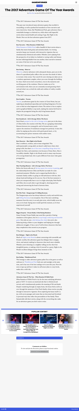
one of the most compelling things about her (45, 148)
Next (76, 320)
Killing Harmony (24, 198)
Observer (19, 72)
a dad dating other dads (39, 220)
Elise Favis (32, 13)
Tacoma (18, 101)
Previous (3, 320)
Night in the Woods (28, 237)
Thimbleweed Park (31, 262)
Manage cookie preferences (39, 351)
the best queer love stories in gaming (47, 168)
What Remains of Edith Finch (26, 47)
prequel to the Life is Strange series (36, 121)
